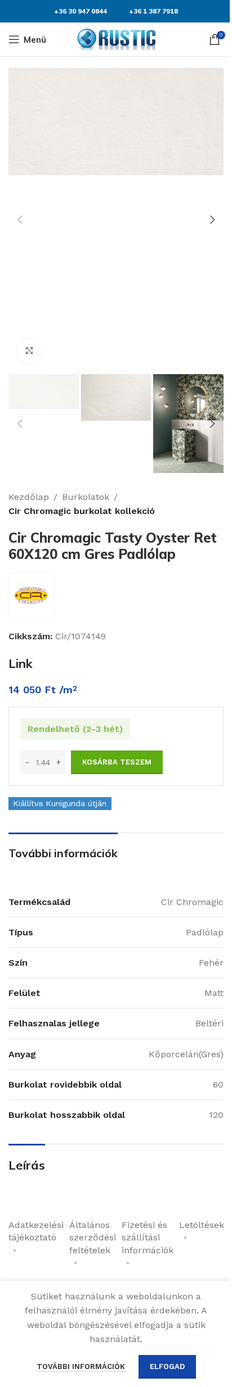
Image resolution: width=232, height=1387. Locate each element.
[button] (19, 219)
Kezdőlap (28, 497)
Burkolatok (85, 497)
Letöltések (201, 1225)
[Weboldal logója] (116, 38)
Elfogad (167, 1366)
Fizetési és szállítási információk (147, 1238)
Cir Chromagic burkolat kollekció (81, 511)
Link (20, 663)
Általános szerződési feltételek (92, 1238)
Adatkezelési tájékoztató (36, 1231)
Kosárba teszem (116, 762)
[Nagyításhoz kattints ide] (29, 350)
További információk (82, 1366)
